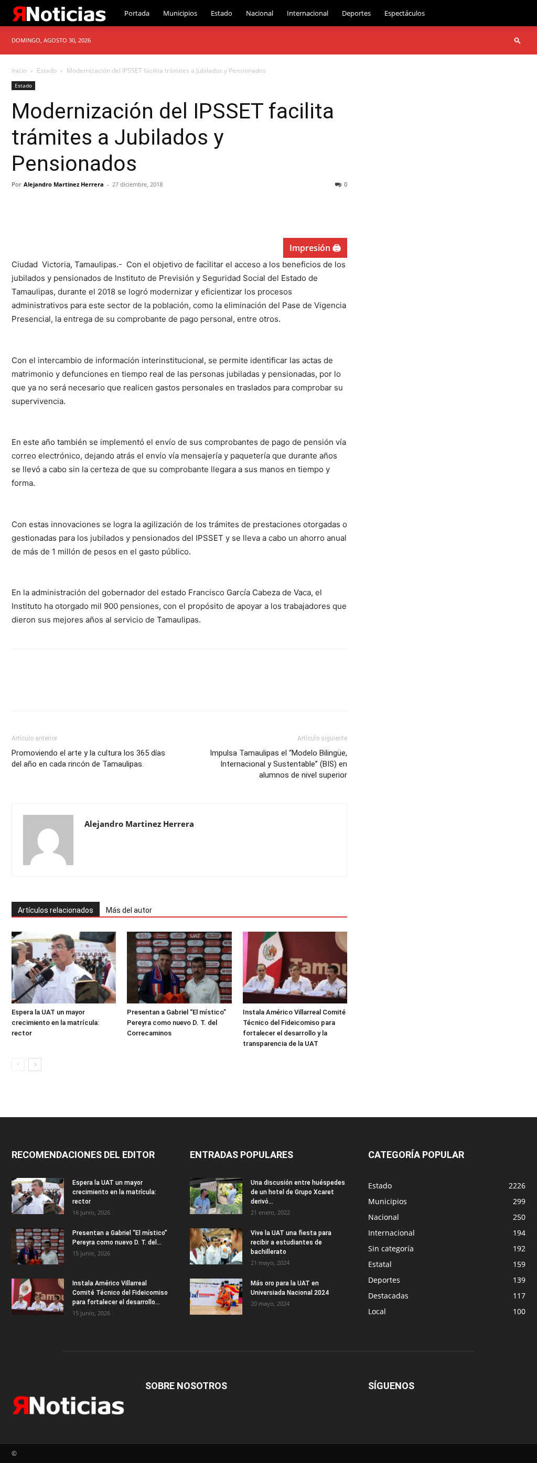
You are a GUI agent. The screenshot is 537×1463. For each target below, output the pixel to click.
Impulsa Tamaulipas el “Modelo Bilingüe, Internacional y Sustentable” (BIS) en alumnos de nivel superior (278, 764)
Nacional (259, 13)
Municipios (180, 13)
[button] (517, 40)
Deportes (356, 13)
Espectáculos (404, 13)
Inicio (19, 70)
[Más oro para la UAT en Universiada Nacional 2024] (216, 1297)
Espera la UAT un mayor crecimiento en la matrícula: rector (55, 1022)
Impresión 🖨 (315, 248)
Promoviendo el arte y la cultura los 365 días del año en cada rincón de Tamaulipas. (88, 758)
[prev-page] (18, 1064)
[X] (46, 208)
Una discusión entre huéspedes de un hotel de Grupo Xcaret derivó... (298, 1192)
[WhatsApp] (94, 208)
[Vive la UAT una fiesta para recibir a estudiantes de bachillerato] (216, 1246)
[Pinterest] (70, 208)
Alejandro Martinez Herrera (64, 184)
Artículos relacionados (55, 910)
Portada (136, 13)
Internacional (307, 13)
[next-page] (34, 1064)
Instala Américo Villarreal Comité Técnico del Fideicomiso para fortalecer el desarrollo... (120, 1293)
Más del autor (129, 910)
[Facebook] (22, 208)
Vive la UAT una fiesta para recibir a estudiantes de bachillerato (291, 1242)
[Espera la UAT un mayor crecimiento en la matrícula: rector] (64, 967)
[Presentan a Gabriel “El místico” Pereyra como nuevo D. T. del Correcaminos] (179, 967)
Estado (221, 13)
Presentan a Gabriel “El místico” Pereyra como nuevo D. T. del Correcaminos (176, 1022)
